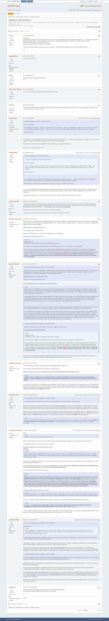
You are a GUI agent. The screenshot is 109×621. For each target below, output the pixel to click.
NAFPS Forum (14, 6)
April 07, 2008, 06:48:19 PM (28, 35)
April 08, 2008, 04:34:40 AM (28, 56)
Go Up (9, 604)
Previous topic (90, 27)
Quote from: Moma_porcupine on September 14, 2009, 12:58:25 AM (40, 398)
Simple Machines (17, 619)
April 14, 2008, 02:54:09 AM (28, 105)
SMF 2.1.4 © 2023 (10, 619)
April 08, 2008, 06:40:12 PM (28, 75)
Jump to (80, 610)
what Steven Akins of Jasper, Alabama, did (38, 572)
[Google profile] (9, 210)
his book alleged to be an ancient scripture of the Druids (41, 575)
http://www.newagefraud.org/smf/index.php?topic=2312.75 (38, 447)
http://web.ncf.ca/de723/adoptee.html (43, 355)
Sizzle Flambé (14, 201)
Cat (11, 35)
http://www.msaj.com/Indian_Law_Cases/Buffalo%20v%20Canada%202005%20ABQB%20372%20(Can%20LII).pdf (51, 371)
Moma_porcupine (16, 219)
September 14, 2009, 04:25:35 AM (30, 394)
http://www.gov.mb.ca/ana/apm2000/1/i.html (34, 227)
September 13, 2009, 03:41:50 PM (30, 219)
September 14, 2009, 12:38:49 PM (30, 430)
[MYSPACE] (9, 65)
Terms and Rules (94, 619)
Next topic (98, 27)
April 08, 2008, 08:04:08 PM (28, 89)
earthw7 (13, 587)
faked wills (61, 573)
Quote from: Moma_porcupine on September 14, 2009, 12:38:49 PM (40, 523)
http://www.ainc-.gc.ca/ (60, 405)
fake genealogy (54, 573)
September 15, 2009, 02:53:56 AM (30, 587)
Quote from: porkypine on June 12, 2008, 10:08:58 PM (37, 155)
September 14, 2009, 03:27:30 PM (30, 519)
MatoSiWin (13, 152)
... (25, 31)
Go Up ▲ (100, 619)
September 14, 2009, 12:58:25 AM (30, 363)
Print (99, 31)
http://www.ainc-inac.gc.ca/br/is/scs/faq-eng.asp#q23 (57, 207)
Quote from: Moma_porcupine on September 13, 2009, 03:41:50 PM (40, 267)
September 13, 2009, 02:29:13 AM (30, 201)
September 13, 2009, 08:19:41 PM (30, 264)
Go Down (10, 31)
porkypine (13, 118)
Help (89, 619)
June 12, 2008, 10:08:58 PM (28, 118)
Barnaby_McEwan (16, 89)
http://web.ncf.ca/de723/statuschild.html (33, 236)
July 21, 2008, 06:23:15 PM (28, 152)
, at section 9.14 (43, 283)
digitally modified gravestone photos (85, 573)
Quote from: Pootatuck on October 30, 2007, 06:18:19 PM (37, 121)
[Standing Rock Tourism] (9, 596)
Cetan (12, 105)
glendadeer (14, 56)
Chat (74, 10)
